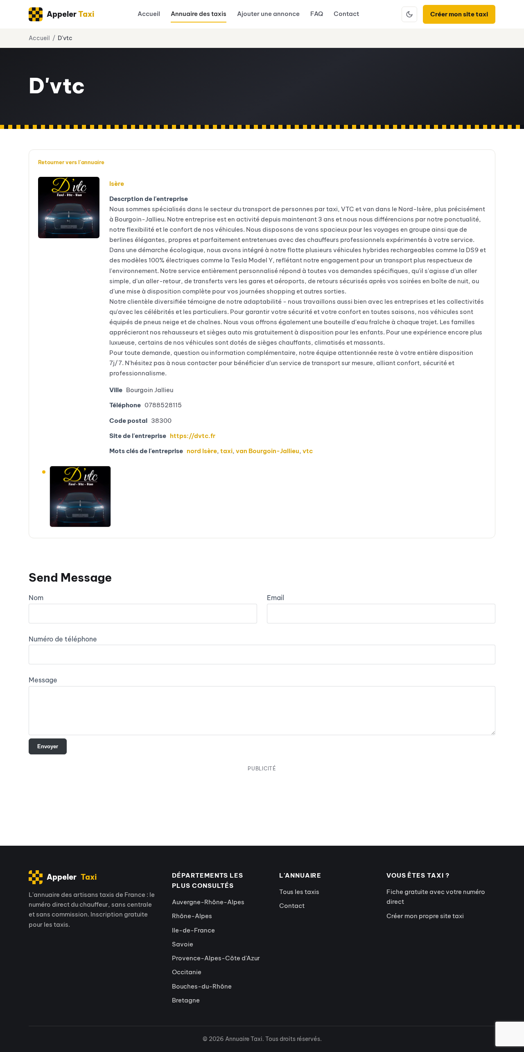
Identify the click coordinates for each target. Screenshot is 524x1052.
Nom (36, 598)
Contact (346, 14)
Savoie (182, 944)
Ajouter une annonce (268, 14)
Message (43, 680)
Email (275, 598)
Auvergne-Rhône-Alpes (208, 902)
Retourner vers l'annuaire (71, 162)
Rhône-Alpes (192, 916)
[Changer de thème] (409, 14)
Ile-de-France (193, 930)
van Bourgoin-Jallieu (267, 451)
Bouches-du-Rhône (202, 986)
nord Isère (202, 451)
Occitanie (186, 972)
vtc (308, 451)
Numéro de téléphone (63, 639)
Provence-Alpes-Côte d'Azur (216, 958)
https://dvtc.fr (192, 436)
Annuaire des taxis (198, 14)
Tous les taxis (299, 892)
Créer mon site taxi (459, 14)
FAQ (316, 14)
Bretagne (186, 1000)
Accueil (149, 14)
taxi (226, 451)
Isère (116, 183)
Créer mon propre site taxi (425, 916)
